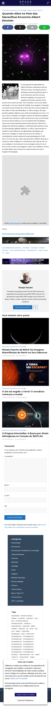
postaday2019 (28, 644)
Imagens (29, 10)
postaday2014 (28, 639)
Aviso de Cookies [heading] (25, 662)
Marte (18, 631)
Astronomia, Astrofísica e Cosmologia (14, 10)
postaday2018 (16, 644)
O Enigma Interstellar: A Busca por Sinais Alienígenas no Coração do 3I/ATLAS (25, 435)
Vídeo (7, 253)
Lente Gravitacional (17, 250)
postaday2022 (16, 649)
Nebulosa (30, 634)
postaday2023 (28, 649)
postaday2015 (16, 641)
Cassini (13, 618)
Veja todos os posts (22, 307)
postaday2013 (16, 639)
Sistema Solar (24, 654)
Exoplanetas (16, 626)
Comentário (9, 456)
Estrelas (27, 623)
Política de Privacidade (18, 678)
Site (5, 506)
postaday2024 (16, 652)
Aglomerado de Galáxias (11, 248)
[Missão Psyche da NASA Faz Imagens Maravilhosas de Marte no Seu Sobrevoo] (25, 331)
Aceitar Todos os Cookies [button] (26, 695)
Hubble (42, 248)
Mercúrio (25, 631)
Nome (6, 485)
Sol (32, 654)
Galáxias (34, 248)
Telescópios (24, 657)
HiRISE (33, 626)
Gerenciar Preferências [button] (25, 700)
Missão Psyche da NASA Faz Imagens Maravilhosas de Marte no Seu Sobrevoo (24, 351)
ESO (12, 621)
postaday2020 (16, 647)
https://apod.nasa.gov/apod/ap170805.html (18, 234)
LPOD (31, 629)
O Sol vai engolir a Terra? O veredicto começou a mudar (23, 393)
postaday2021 (28, 647)
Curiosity (29, 618)
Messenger (15, 634)
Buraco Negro (26, 616)
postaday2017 (32, 250)
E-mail (7, 495)
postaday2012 (28, 636)
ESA (36, 618)
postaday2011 (16, 636)
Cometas (21, 618)
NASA (23, 634)
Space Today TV (38, 10)
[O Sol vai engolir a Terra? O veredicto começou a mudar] (25, 373)
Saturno (14, 654)
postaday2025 (28, 652)
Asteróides (15, 616)
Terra (32, 657)
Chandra (26, 248)
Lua (12, 631)
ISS (27, 629)
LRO (36, 629)
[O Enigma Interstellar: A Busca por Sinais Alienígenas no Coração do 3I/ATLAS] (25, 415)
